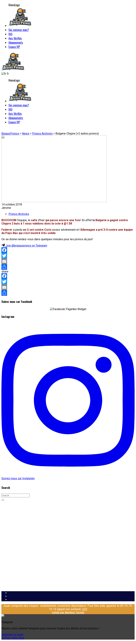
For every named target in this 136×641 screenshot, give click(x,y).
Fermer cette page (12, 638)
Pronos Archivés (18, 214)
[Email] (68, 261)
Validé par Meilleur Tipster (68, 612)
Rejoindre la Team (12, 634)
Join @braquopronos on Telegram (26, 245)
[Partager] (68, 267)
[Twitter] (68, 256)
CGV (84, 609)
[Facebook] (68, 250)
